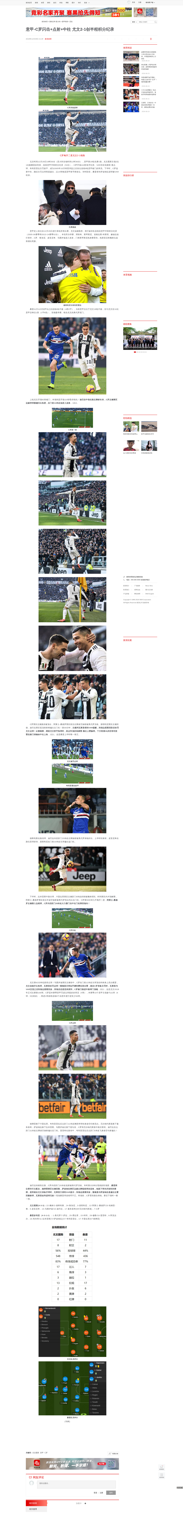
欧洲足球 (81, 1512)
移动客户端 (149, 2)
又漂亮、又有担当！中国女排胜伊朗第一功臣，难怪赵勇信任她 (148, 105)
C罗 (46, 1453)
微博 (125, 39)
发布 (111, 1492)
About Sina (149, 586)
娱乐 (54, 2)
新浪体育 (45, 21)
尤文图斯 (35, 1453)
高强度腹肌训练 (146, 453)
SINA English (149, 594)
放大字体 (111, 39)
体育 (42, 2)
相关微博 (33, 1509)
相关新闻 (33, 1503)
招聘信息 (137, 590)
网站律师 (137, 594)
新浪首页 (29, 2)
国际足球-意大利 (54, 21)
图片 (73, 2)
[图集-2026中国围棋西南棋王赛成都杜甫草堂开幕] (140, 338)
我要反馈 (115, 1453)
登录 (95, 1492)
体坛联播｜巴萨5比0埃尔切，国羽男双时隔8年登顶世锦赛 (149, 67)
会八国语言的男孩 (129, 453)
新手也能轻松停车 (147, 434)
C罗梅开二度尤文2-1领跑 (72, 155)
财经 (48, 2)
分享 (139, 39)
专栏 (79, 2)
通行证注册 (149, 590)
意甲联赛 (65, 21)
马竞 (91, 1512)
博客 (67, 2)
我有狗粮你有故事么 (130, 434)
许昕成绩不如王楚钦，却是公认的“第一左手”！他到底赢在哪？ (149, 80)
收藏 (118, 39)
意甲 (42, 1453)
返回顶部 (161, 1483)
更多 (85, 2)
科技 (61, 2)
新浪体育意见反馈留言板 (134, 577)
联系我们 (126, 590)
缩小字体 (104, 39)
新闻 (36, 2)
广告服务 (137, 586)
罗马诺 (87, 1512)
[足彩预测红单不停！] (79, 12)
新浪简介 (126, 586)
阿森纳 (96, 1512)
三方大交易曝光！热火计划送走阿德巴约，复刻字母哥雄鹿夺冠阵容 (148, 92)
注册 (139, 2)
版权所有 (146, 602)
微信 (132, 39)
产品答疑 (126, 594)
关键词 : (29, 1453)
